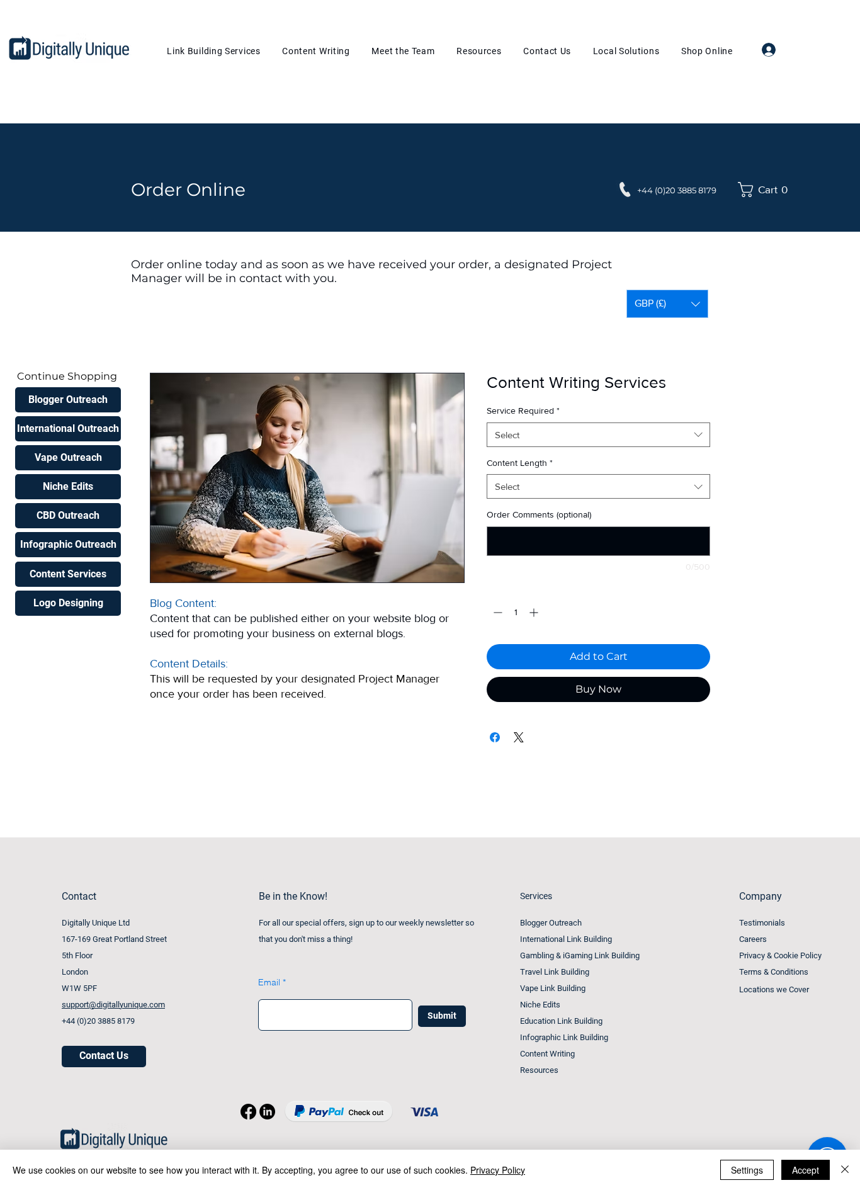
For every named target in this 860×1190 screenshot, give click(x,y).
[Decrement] (496, 612)
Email (269, 982)
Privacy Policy (497, 1170)
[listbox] (667, 304)
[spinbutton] (515, 612)
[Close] (844, 1170)
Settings (747, 1170)
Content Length (520, 463)
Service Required (523, 410)
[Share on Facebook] (494, 737)
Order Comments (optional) (539, 514)
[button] (766, 189)
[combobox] (598, 434)
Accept (805, 1170)
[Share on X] (518, 737)
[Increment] (535, 612)
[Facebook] (248, 1111)
